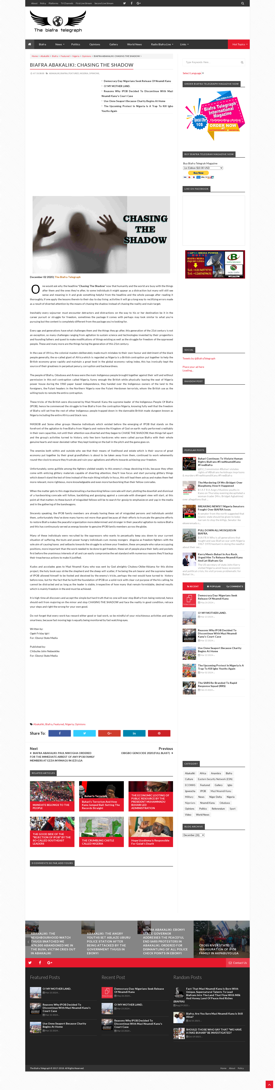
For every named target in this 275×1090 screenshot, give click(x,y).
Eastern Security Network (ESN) (215, 779)
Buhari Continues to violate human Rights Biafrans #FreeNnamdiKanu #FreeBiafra (220, 461)
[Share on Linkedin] (134, 733)
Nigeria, (84, 73)
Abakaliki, (54, 73)
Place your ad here (193, 366)
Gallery (113, 44)
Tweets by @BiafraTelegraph (199, 358)
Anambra (216, 773)
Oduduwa (225, 802)
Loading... (188, 370)
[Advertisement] (177, 18)
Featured (65, 56)
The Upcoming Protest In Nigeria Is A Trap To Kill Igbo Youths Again (221, 667)
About (34, 3)
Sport (233, 808)
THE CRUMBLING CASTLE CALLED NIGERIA (98, 842)
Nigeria (75, 56)
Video (188, 814)
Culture (189, 779)
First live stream (84, 3)
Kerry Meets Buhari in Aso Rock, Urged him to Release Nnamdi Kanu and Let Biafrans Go (220, 557)
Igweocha (190, 791)
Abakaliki (44, 56)
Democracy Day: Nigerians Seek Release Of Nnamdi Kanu (137, 81)
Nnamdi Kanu (207, 802)
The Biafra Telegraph (40, 1068)
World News (134, 44)
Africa (203, 773)
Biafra (55, 56)
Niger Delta (215, 796)
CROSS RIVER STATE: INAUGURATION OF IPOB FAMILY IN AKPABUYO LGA (219, 949)
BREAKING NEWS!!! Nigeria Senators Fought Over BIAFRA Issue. (221, 508)
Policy (43, 3)
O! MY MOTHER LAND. (117, 86)
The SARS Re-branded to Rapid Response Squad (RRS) (217, 684)
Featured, (74, 73)
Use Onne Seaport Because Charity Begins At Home (134, 101)
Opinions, (94, 73)
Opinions (94, 44)
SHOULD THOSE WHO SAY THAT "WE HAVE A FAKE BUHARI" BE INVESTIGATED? (214, 1031)
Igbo (229, 785)
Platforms (53, 3)
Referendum (218, 808)
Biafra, (64, 73)
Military (189, 796)
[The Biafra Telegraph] (65, 23)
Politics (75, 44)
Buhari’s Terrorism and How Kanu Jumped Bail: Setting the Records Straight (101, 805)
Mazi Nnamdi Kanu (221, 791)
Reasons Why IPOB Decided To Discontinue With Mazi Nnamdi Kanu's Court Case (217, 633)
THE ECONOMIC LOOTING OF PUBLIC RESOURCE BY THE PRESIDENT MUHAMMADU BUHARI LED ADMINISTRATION (150, 802)
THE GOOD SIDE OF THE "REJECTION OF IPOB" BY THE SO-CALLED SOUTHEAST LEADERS (52, 838)
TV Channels (67, 3)
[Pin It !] (159, 733)
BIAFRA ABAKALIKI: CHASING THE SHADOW (81, 65)
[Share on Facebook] (59, 733)
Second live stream (103, 3)
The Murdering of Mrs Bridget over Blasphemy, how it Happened (220, 484)
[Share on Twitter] (84, 733)
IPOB (203, 791)
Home (35, 56)
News (201, 796)
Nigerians (190, 802)
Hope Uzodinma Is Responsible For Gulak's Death (150, 842)
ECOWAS (190, 785)
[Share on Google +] (109, 733)
